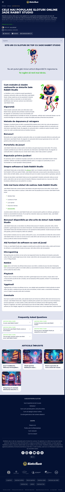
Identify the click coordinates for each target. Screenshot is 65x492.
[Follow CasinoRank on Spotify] (37, 458)
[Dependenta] (47, 478)
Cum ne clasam (32, 439)
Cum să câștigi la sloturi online (32, 417)
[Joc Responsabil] (36, 478)
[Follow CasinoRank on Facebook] (22, 458)
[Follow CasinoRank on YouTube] (34, 458)
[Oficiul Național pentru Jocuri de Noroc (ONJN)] (8, 478)
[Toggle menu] (2, 2)
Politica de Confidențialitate (32, 434)
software (28, 170)
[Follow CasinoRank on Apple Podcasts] (41, 458)
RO (31, 462)
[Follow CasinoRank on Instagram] (26, 458)
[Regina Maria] (16, 478)
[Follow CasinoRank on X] (30, 458)
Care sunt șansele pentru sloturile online (32, 414)
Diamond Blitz (11, 208)
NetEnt (5, 266)
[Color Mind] (25, 478)
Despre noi (32, 431)
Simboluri (32, 411)
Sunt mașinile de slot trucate (32, 409)
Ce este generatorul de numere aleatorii (32, 420)
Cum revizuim (32, 436)
